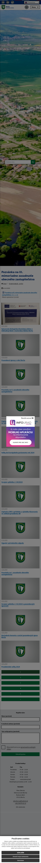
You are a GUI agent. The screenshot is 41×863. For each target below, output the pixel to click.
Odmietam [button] (20, 860)
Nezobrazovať (26, 418)
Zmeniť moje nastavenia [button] (20, 856)
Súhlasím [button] (20, 852)
